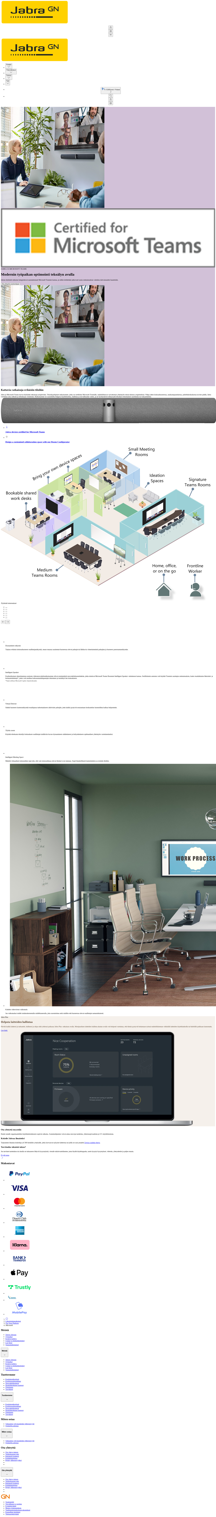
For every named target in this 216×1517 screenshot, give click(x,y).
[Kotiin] (110, 1318)
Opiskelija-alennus (12, 1426)
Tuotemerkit (9, 1502)
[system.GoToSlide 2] (6, 611)
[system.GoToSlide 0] (6, 607)
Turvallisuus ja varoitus (13, 1504)
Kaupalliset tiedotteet (12, 1512)
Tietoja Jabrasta (10, 1335)
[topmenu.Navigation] (110, 35)
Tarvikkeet (9, 1389)
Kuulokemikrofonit (12, 1379)
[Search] (110, 96)
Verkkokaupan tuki (12, 1454)
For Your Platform (12, 1323)
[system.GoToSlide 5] (6, 617)
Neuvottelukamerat (12, 1383)
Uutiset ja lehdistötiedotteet (15, 1341)
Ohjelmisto (9, 1387)
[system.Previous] (3, 622)
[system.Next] (7, 622)
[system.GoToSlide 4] (6, 615)
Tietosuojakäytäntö (12, 1514)
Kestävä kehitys (11, 1339)
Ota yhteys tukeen (11, 1452)
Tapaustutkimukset (12, 1345)
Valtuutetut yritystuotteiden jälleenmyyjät (19, 1424)
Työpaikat (8, 1337)
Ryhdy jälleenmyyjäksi (13, 1460)
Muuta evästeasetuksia (13, 1508)
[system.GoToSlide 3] (6, 613)
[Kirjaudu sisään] (110, 27)
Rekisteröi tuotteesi (12, 1456)
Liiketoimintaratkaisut (13, 1321)
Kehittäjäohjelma (11, 1458)
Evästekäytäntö (10, 1506)
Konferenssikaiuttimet (13, 1381)
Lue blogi (8, 1343)
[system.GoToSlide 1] (6, 609)
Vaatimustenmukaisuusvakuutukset (17, 1510)
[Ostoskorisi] (110, 31)
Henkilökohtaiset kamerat (14, 1385)
